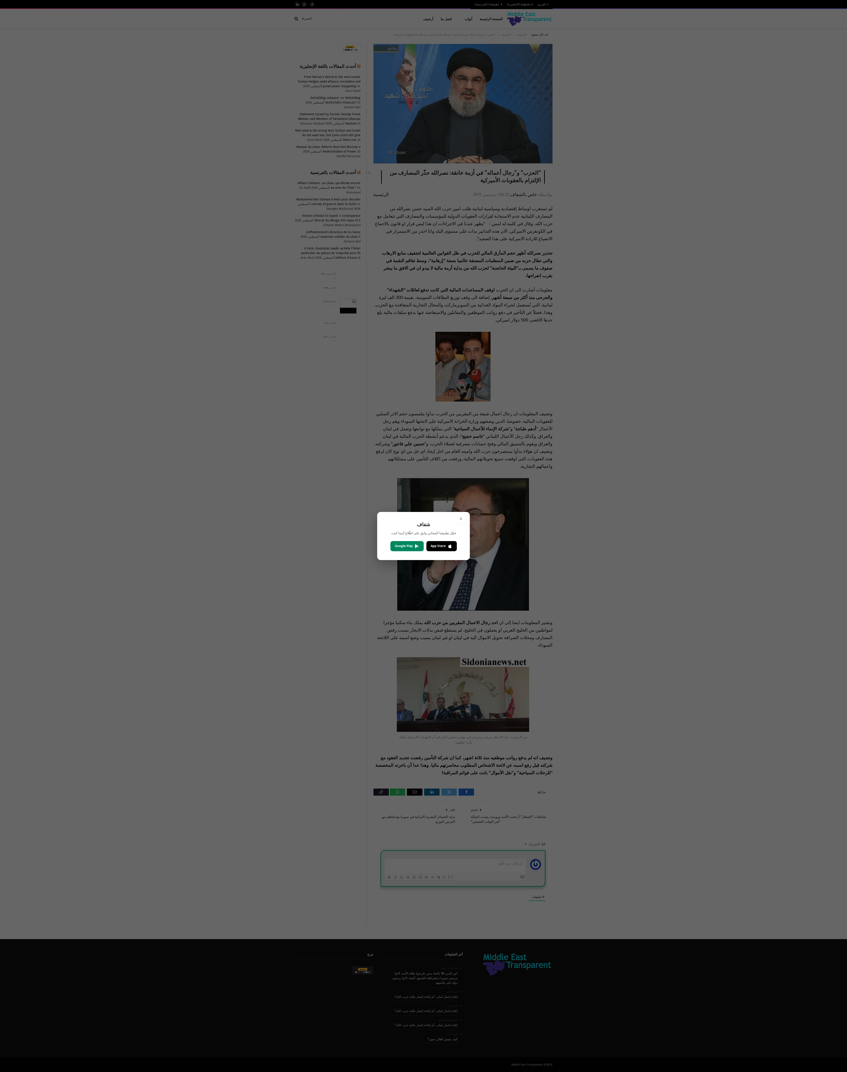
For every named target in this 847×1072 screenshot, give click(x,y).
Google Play (404, 546)
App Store (438, 546)
